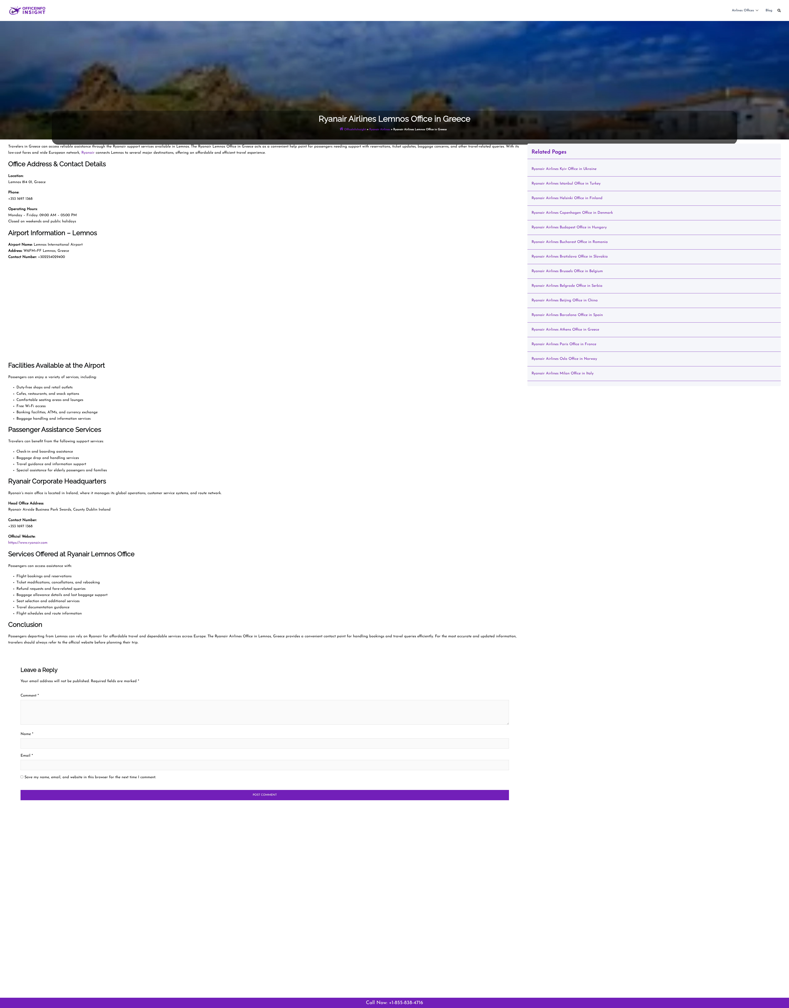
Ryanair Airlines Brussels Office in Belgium (567, 271)
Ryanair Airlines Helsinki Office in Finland (567, 198)
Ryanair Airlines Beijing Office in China (565, 300)
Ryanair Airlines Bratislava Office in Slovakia (570, 257)
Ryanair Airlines (379, 129)
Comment (30, 696)
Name (27, 734)
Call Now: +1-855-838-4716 (394, 1002)
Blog (769, 10)
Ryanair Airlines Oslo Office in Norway (564, 359)
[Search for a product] (779, 10)
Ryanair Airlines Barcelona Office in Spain (567, 315)
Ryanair (88, 153)
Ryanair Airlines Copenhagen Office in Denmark (572, 213)
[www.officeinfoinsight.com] (27, 10)
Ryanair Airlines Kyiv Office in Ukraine (564, 169)
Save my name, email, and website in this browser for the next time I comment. (90, 777)
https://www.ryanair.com (27, 543)
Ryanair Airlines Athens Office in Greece (565, 330)
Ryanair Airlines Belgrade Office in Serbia (567, 286)
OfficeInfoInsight (355, 129)
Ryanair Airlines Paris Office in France (564, 344)
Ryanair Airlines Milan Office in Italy (563, 373)
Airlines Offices (743, 10)
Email (27, 756)
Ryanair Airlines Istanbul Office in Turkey (566, 184)
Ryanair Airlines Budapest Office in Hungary (569, 227)
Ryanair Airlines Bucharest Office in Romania (570, 242)
